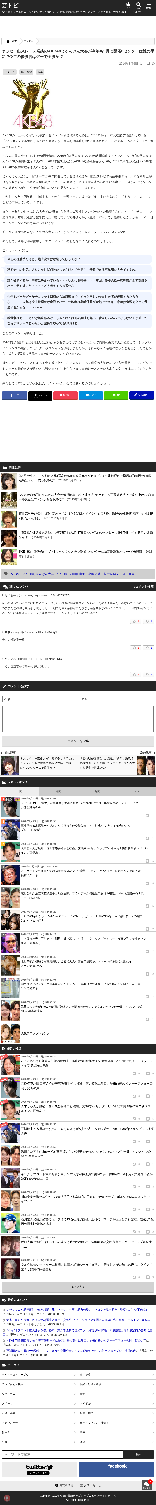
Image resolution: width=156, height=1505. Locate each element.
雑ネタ (6, 1432)
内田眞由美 (77, 574)
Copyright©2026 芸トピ (78, 1497)
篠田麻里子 (130, 574)
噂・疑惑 (26, 72)
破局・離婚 (86, 1413)
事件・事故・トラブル (15, 1374)
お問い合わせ (92, 1485)
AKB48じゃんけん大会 (38, 574)
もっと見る (78, 1286)
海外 (82, 1441)
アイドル (28, 41)
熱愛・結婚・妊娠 (90, 1384)
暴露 (82, 1432)
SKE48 (62, 574)
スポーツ (7, 1403)
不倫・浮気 (8, 1413)
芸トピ (10, 5)
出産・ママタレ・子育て (94, 1422)
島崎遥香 (94, 574)
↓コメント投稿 (144, 586)
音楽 (40, 72)
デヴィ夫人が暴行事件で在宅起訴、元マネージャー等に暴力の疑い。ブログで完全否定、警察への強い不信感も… (78, 1309)
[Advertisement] (78, 26)
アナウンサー (10, 1422)
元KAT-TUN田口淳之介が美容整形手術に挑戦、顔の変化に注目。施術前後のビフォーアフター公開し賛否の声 (76, 1340)
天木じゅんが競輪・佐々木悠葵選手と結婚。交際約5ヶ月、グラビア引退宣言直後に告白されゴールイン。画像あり (79, 1320)
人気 (128, 8)
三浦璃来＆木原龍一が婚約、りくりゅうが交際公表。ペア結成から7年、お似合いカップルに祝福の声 (71, 1350)
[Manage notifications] (7, 1498)
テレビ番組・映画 (12, 1384)
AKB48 (15, 574)
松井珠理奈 (111, 574)
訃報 (4, 1441)
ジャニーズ (8, 1393)
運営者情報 (66, 1485)
